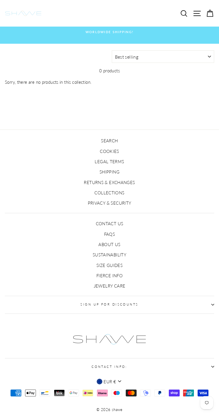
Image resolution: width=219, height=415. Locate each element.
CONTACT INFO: (109, 366)
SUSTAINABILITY (109, 254)
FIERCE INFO (109, 275)
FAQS (109, 234)
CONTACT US (109, 223)
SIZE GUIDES (109, 265)
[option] (109, 32)
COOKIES (109, 151)
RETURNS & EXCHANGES (109, 182)
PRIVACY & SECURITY (109, 202)
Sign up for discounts (109, 304)
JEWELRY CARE (109, 285)
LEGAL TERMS (109, 161)
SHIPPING (109, 171)
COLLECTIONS (109, 192)
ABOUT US (109, 244)
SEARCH (109, 140)
